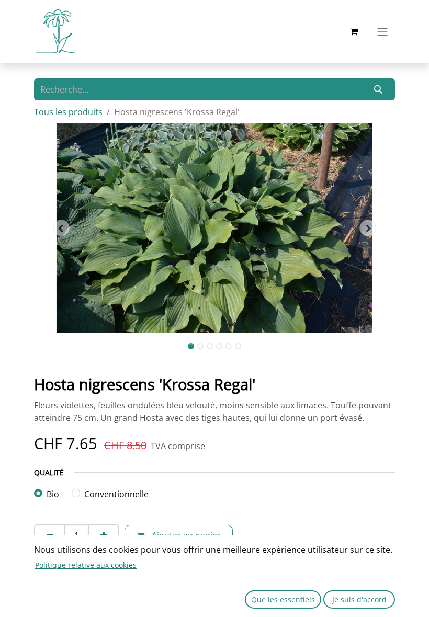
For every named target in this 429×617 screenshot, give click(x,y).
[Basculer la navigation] (382, 31)
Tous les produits (68, 112)
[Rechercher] (378, 89)
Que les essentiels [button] (283, 599)
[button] (61, 228)
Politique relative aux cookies (86, 565)
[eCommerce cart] (354, 31)
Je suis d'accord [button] (359, 599)
